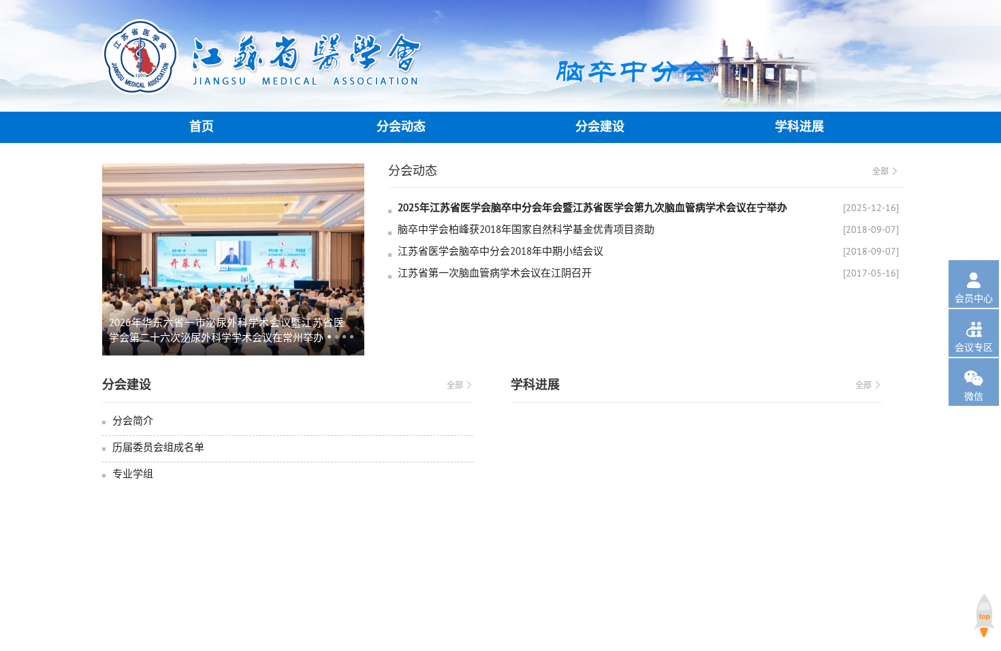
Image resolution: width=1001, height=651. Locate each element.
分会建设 (599, 127)
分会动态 (401, 127)
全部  (885, 171)
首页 (201, 127)
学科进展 (799, 127)
